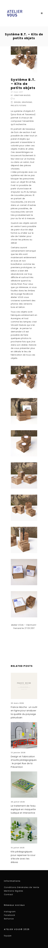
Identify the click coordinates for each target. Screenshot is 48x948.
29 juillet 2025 (18, 802)
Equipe (7, 935)
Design (17, 102)
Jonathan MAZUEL (22, 95)
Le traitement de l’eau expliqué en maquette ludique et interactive (23, 809)
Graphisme (27, 102)
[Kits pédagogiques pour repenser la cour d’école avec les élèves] (24, 830)
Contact (8, 894)
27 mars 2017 (17, 92)
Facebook (9, 915)
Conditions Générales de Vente (21, 887)
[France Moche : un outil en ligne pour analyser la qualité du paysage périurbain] (24, 686)
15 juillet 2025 (18, 848)
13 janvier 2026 (18, 752)
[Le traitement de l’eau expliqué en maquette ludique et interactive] (24, 784)
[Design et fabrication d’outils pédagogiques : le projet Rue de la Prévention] (24, 735)
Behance (9, 918)
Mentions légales (13, 891)
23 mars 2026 (17, 703)
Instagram (10, 911)
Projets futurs (18, 105)
